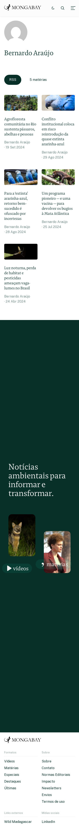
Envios (47, 795)
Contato (48, 768)
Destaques (12, 781)
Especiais (11, 775)
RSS (12, 80)
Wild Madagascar (18, 822)
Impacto (48, 781)
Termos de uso (53, 802)
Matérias (57, 564)
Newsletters (51, 788)
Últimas (10, 788)
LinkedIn (48, 822)
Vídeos (21, 568)
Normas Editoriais (56, 775)
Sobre (46, 761)
